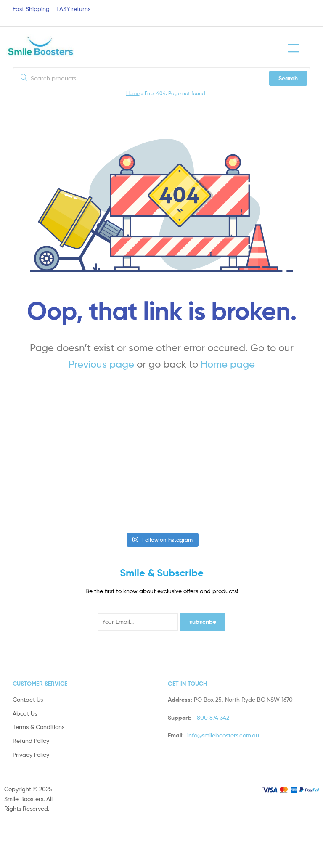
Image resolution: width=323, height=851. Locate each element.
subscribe (202, 622)
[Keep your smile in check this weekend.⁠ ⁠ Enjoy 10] (122, 504)
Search (288, 78)
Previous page (101, 364)
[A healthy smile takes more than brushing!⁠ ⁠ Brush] (43, 459)
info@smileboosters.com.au (223, 735)
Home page (228, 364)
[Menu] (302, 47)
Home (133, 93)
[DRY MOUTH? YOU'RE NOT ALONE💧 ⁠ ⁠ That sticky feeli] (122, 459)
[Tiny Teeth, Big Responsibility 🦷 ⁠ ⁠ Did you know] (279, 459)
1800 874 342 (212, 717)
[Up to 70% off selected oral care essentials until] (201, 459)
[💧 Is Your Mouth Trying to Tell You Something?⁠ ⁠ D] (43, 504)
